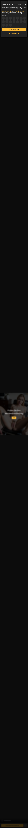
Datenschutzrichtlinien (19, 11)
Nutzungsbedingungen (7, 11)
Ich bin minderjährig (14, 33)
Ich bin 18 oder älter (14, 29)
